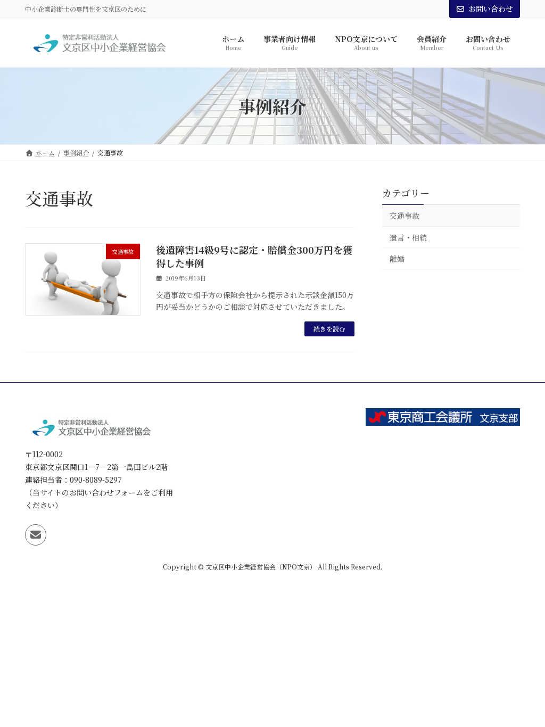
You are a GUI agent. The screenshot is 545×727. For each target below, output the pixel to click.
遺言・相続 (408, 237)
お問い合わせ (490, 8)
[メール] (35, 535)
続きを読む (329, 328)
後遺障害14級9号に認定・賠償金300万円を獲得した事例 (254, 256)
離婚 (397, 259)
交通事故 (404, 215)
